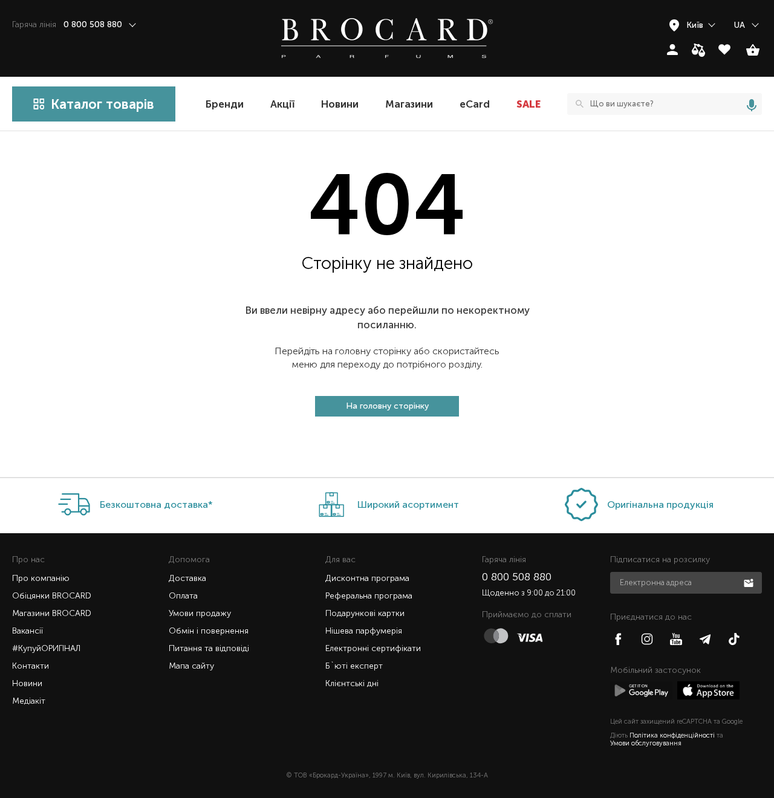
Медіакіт (28, 701)
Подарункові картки (365, 613)
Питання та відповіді (209, 648)
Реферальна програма (368, 596)
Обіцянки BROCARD (51, 596)
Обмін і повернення (209, 631)
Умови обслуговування (645, 743)
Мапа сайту (191, 666)
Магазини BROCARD (51, 613)
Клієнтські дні (352, 683)
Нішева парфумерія (363, 631)
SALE (528, 104)
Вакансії (27, 631)
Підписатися (750, 582)
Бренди (225, 104)
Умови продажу (200, 613)
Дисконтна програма (367, 578)
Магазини (409, 104)
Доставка (187, 578)
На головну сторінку (387, 406)
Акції (282, 104)
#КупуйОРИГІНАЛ (46, 648)
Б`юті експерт (354, 666)
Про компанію (41, 578)
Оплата (183, 596)
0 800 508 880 (516, 576)
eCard (475, 104)
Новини (340, 104)
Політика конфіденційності (672, 735)
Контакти (30, 666)
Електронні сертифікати (373, 648)
